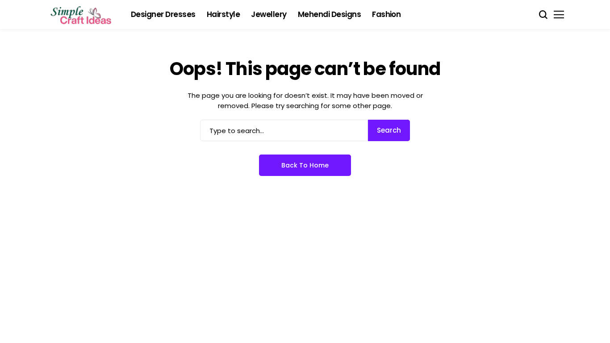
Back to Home (305, 165)
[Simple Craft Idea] (81, 14)
